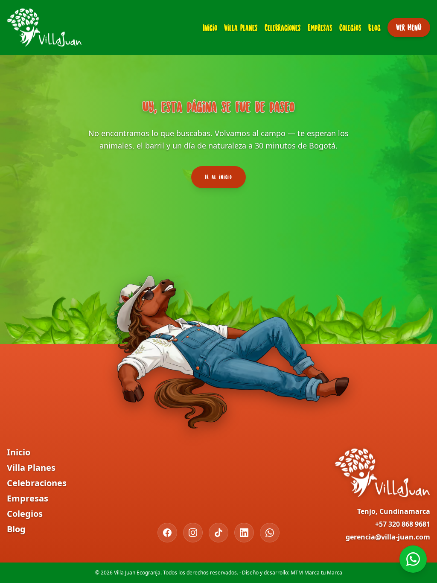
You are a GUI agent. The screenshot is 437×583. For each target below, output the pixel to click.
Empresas (320, 27)
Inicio (210, 27)
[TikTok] (218, 532)
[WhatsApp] (269, 532)
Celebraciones (283, 27)
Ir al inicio (218, 177)
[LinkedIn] (244, 532)
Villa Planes (241, 27)
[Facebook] (167, 532)
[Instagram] (193, 532)
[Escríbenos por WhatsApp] (413, 559)
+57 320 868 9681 (402, 524)
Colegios (350, 27)
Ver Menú (409, 27)
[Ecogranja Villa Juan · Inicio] (44, 27)
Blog (374, 27)
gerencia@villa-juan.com (388, 537)
